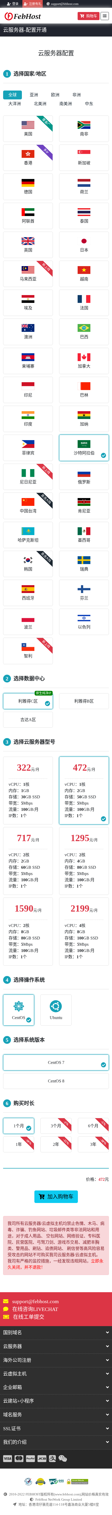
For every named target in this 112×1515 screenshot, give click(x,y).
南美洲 (65, 103)
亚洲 (34, 95)
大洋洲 (14, 103)
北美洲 (40, 103)
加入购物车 (60, 1197)
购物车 (91, 16)
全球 (12, 95)
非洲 (76, 95)
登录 (15, 4)
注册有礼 (35, 4)
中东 (89, 103)
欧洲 (55, 95)
